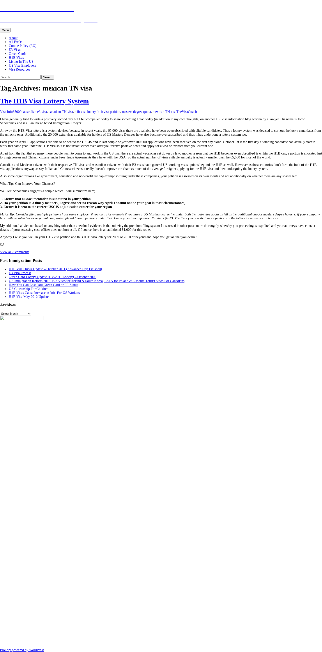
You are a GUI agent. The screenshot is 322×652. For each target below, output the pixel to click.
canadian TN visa (61, 112)
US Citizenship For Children (28, 289)
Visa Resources (19, 69)
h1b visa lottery (85, 112)
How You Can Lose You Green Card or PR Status (43, 285)
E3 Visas (15, 50)
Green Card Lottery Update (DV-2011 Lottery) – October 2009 (52, 277)
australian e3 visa (35, 112)
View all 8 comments (14, 252)
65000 (17, 112)
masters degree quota (136, 112)
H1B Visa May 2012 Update (29, 296)
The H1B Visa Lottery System (44, 101)
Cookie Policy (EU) (22, 46)
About (13, 38)
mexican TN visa (164, 112)
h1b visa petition (108, 112)
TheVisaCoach (186, 112)
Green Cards (17, 53)
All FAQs (15, 42)
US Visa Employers (22, 65)
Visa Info (6, 112)
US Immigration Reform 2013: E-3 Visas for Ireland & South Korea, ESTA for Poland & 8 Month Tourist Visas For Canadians (96, 281)
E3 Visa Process (20, 273)
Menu (5, 30)
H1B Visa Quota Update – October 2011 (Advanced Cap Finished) (55, 269)
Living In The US (21, 61)
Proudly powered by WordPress (22, 650)
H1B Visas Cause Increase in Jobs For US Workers (44, 293)
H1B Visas (16, 57)
